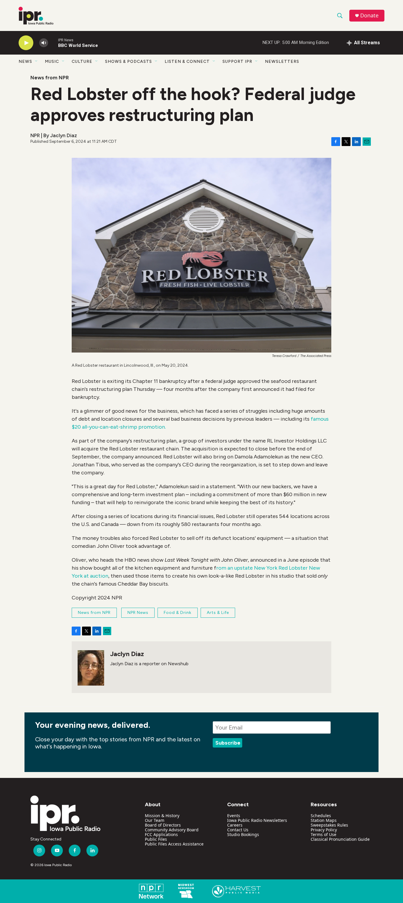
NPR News (137, 612)
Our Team (154, 820)
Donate (369, 15)
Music (52, 61)
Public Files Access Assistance (174, 844)
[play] (26, 43)
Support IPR (237, 61)
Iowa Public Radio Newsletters (257, 820)
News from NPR (49, 78)
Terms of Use (323, 834)
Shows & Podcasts (128, 61)
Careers (235, 825)
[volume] (44, 43)
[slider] (53, 43)
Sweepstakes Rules (329, 825)
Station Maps (324, 820)
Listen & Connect (187, 61)
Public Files (156, 839)
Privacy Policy (324, 829)
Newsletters (282, 61)
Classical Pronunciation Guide (340, 839)
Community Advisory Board (172, 829)
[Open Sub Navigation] (36, 61)
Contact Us (237, 829)
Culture (82, 61)
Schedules (321, 815)
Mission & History (162, 815)
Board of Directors (163, 825)
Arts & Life (218, 612)
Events (233, 815)
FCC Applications (161, 834)
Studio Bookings (243, 834)
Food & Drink (177, 612)
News (25, 61)
